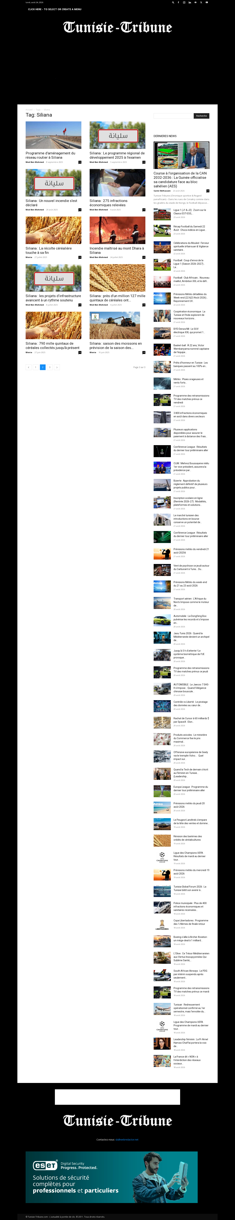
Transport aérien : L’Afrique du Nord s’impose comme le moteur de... (191, 602)
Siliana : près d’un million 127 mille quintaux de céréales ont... (117, 298)
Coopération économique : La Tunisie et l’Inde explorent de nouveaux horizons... (189, 315)
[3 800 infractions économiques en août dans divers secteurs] (162, 417)
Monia (29, 257)
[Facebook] (178, 2)
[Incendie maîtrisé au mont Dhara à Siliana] (117, 230)
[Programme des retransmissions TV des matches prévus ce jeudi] (162, 672)
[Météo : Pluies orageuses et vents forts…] (162, 383)
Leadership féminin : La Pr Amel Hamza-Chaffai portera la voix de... (191, 1043)
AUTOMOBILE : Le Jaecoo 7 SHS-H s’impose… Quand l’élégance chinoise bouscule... (191, 688)
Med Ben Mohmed (35, 162)
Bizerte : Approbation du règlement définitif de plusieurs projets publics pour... (190, 484)
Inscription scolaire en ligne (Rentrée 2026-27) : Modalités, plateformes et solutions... (190, 501)
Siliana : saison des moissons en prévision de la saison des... (116, 345)
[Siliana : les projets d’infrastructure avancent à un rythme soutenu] (53, 278)
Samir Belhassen (162, 190)
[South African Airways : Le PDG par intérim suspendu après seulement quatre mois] (162, 975)
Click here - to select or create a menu (54, 9)
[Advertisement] (117, 1097)
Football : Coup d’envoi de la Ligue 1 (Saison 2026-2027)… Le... (189, 264)
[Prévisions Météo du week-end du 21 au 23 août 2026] (162, 586)
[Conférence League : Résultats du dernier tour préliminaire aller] (162, 451)
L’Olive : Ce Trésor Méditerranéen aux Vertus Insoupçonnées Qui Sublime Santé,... (191, 957)
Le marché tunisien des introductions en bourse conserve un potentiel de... (188, 519)
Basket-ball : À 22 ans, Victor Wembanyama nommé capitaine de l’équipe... (191, 349)
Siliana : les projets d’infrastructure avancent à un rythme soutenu (53, 298)
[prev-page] (28, 367)
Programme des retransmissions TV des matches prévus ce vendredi (191, 399)
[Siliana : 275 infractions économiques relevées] (117, 182)
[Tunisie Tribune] (117, 27)
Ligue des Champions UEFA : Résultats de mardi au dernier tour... (190, 856)
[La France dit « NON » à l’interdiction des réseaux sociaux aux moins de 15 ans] (162, 1061)
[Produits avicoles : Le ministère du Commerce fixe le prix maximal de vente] (162, 739)
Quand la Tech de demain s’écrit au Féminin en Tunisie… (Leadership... (191, 773)
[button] (173, 2)
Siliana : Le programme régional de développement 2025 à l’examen (117, 155)
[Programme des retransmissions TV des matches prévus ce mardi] (162, 992)
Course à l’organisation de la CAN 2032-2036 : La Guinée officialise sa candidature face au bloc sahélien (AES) (180, 179)
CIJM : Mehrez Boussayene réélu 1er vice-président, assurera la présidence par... (191, 467)
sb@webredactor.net (126, 1139)
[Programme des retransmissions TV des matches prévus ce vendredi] (162, 400)
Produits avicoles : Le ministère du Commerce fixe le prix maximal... (190, 738)
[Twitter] (201, 2)
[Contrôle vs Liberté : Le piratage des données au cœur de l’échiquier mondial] (162, 706)
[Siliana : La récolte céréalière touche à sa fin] (53, 230)
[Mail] (195, 2)
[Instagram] (184, 2)
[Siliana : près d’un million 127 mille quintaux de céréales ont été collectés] (117, 278)
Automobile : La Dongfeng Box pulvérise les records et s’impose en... (191, 619)
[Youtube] (206, 2)
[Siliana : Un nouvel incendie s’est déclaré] (53, 182)
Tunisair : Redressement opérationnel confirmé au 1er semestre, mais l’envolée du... (189, 1008)
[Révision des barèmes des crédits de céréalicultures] (162, 841)
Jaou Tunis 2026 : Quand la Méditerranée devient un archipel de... (191, 637)
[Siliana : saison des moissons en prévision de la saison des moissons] (117, 325)
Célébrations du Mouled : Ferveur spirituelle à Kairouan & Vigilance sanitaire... (191, 246)
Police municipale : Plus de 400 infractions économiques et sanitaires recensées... (190, 906)
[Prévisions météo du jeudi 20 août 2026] (162, 808)
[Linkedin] (189, 2)
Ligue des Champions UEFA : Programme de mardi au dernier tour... (191, 1025)
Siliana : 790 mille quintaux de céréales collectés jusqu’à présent (52, 345)
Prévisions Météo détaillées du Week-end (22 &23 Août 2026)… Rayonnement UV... (191, 297)
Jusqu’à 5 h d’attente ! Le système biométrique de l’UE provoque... (189, 654)
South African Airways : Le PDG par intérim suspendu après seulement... (190, 974)
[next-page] (57, 367)
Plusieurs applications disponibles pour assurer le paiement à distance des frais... (190, 433)
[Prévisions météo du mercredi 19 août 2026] (162, 874)
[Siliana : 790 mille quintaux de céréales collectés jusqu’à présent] (53, 325)
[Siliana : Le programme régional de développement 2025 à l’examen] (117, 135)
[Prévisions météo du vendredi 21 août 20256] (162, 553)
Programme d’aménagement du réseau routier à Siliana (50, 155)
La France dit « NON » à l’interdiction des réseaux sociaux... (187, 1060)
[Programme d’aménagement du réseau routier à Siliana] (53, 135)
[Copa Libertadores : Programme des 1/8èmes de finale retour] (162, 925)
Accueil (29, 109)
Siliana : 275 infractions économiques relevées (108, 203)
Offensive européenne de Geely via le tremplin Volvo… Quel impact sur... (191, 755)
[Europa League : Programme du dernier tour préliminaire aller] (162, 791)
